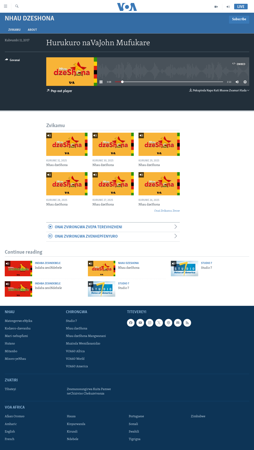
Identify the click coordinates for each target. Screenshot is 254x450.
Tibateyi (10, 389)
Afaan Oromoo (14, 416)
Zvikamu (14, 30)
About (32, 30)
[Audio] (228, 7)
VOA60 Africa (75, 351)
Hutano (10, 343)
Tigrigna (134, 439)
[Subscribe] (178, 322)
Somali (133, 424)
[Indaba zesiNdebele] (18, 268)
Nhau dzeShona (128, 263)
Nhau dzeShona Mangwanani (86, 336)
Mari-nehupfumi (16, 336)
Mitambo (11, 351)
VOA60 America (77, 366)
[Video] (216, 7)
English (10, 431)
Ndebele (72, 439)
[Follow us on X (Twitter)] (159, 322)
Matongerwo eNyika (18, 321)
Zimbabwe (198, 416)
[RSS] (187, 322)
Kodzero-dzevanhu (18, 328)
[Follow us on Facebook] (131, 322)
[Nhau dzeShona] (67, 144)
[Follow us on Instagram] (149, 322)
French (9, 439)
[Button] (12, 61)
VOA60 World (75, 358)
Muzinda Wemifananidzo (83, 343)
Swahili (134, 431)
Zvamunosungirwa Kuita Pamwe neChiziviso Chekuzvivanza (89, 391)
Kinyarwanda (76, 424)
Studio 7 (206, 263)
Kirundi (72, 431)
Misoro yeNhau (15, 358)
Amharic (11, 424)
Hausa (71, 416)
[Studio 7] (184, 268)
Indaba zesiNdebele (48, 263)
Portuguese (136, 416)
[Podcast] (168, 322)
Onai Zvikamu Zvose (167, 210)
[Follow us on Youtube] (140, 322)
